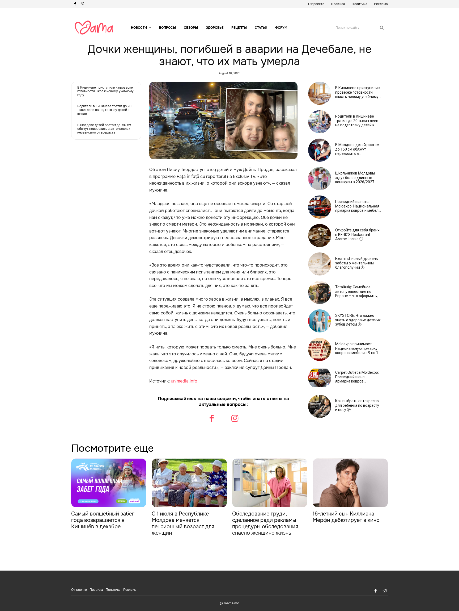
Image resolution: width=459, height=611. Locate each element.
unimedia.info (184, 381)
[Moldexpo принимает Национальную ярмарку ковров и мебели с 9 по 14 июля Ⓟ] (319, 349)
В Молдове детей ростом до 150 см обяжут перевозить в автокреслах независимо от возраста (104, 129)
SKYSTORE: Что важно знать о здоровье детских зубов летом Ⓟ (358, 320)
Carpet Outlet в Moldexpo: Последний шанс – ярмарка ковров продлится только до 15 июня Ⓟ (357, 377)
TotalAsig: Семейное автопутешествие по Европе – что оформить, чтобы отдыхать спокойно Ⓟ (358, 291)
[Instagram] (82, 4)
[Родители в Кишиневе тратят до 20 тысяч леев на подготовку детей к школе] (319, 121)
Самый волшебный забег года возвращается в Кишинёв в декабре (102, 520)
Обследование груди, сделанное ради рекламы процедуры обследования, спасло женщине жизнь (266, 523)
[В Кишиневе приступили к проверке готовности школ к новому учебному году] (319, 93)
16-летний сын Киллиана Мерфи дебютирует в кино (346, 516)
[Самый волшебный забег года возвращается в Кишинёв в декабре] (108, 483)
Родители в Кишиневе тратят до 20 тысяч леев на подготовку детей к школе (104, 110)
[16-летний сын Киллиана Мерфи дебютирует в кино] (350, 483)
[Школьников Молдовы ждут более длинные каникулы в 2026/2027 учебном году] (319, 178)
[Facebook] (75, 4)
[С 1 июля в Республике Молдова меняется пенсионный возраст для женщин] (189, 483)
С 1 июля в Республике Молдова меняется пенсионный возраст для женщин (183, 523)
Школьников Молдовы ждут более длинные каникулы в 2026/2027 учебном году (355, 177)
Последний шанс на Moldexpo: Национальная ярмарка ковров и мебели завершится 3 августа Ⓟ (358, 206)
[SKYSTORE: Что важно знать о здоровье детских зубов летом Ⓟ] (319, 320)
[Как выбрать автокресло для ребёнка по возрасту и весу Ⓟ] (319, 406)
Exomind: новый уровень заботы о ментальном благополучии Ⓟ (356, 263)
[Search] (382, 27)
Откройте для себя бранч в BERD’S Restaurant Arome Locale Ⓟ (357, 234)
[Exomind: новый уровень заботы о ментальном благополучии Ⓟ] (319, 264)
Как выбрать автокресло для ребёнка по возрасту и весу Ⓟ (357, 405)
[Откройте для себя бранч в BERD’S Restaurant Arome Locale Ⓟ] (319, 235)
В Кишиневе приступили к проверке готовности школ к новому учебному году (105, 91)
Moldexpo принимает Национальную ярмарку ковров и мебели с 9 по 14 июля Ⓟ (357, 348)
